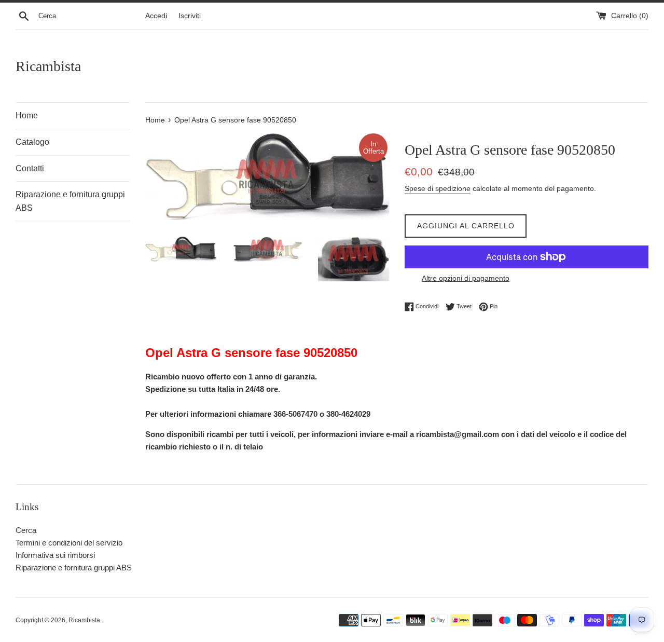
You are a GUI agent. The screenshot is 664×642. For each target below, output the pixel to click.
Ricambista (48, 66)
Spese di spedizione (438, 188)
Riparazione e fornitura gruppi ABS (70, 201)
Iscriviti (189, 16)
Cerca (26, 530)
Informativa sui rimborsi (55, 555)
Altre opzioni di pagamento (465, 278)
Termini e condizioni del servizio (69, 542)
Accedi (156, 16)
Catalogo (32, 142)
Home (27, 115)
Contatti (30, 168)
